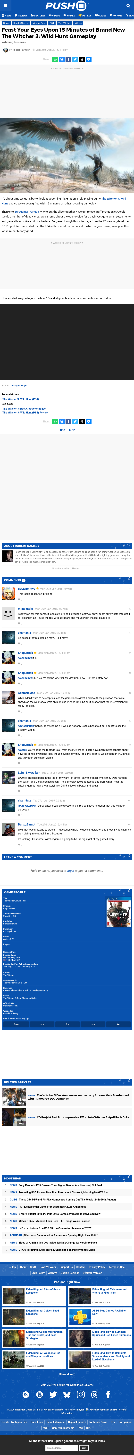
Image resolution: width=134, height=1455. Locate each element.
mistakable (25, 608)
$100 (16, 1024)
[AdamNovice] (8, 702)
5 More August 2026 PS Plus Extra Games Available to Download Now (55, 1213)
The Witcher (64, 23)
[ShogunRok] (8, 662)
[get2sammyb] (8, 598)
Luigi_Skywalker (29, 772)
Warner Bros (39, 23)
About (22, 1267)
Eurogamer (125, 1422)
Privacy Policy (97, 1267)
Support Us (66, 1267)
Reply (78, 568)
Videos (78, 23)
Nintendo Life (19, 1422)
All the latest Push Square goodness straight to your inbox (67, 1441)
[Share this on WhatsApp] (55, 59)
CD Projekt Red (10, 931)
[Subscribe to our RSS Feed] (26, 1395)
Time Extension (55, 1422)
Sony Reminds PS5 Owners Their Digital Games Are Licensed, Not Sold (56, 1185)
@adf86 (22, 749)
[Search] (128, 5)
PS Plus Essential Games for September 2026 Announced (48, 1206)
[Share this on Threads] (82, 59)
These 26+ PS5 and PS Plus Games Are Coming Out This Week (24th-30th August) (63, 1199)
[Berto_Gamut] (8, 834)
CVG (80, 1428)
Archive (52, 1273)
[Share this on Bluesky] (62, 59)
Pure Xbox (37, 1422)
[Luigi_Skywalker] (8, 782)
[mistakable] (8, 618)
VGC (45, 1428)
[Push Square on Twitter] (53, 1395)
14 (22, 1103)
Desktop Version (92, 1273)
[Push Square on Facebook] (108, 1395)
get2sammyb (26, 588)
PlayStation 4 (9, 908)
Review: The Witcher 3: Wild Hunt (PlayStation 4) (25, 990)
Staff (33, 1267)
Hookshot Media (23, 1409)
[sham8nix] (8, 642)
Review (25, 412)
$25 (93, 1024)
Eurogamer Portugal (27, 211)
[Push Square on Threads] (94, 1395)
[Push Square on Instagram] (81, 1395)
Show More (66, 1374)
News (6, 23)
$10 (118, 1024)
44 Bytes (79, 1409)
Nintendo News (98, 1422)
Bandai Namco (20, 23)
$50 (67, 1024)
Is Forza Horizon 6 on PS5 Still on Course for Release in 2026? (51, 1228)
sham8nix (24, 632)
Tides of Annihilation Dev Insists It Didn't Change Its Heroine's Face (53, 1242)
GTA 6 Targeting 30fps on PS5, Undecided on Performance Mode (52, 1249)
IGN (113, 1422)
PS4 (52, 23)
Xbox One (7, 916)
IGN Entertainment (53, 1409)
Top (13, 1267)
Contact (80, 1267)
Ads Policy (38, 1273)
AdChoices (95, 1409)
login (70, 871)
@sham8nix (25, 658)
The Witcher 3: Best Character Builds (20, 998)
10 (130, 800)
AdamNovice (26, 693)
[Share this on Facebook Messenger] (89, 59)
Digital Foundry (77, 1422)
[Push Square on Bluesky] (67, 1395)
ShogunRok (25, 652)
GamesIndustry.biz (63, 1428)
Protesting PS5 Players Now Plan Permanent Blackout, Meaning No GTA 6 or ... (61, 1192)
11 (74, 430)
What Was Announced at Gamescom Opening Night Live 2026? (54, 1235)
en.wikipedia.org (10, 1013)
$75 (42, 1024)
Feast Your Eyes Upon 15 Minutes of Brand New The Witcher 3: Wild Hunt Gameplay (63, 33)
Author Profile (61, 568)
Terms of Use (117, 1267)
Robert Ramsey (21, 49)
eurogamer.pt (19, 385)
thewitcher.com (10, 1006)
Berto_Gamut (26, 824)
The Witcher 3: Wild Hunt (14, 901)
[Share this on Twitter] (75, 59)
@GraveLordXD (27, 805)
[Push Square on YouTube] (40, 1395)
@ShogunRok (26, 726)
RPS (88, 1428)
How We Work (48, 1267)
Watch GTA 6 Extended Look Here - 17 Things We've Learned (50, 1221)
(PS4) (20, 399)
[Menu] (5, 5)
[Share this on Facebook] (68, 59)
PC (14, 916)
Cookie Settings (70, 1273)
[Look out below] (67, 155)
